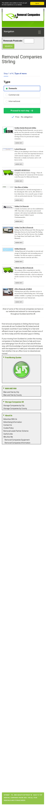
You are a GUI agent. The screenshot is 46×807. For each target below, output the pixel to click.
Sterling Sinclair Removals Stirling (25, 128)
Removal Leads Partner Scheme (15, 431)
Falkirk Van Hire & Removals (23, 268)
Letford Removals (20, 149)
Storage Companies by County (15, 408)
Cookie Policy (8, 428)
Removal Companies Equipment (17, 440)
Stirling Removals (20, 249)
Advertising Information (12, 422)
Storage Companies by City (13, 406)
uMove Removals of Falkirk (23, 289)
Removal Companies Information (17, 443)
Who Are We (8, 437)
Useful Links (8, 434)
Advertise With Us (10, 419)
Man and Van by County (12, 395)
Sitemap (7, 795)
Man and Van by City (11, 392)
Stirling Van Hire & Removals (23, 227)
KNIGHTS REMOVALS (22, 170)
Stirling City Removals (21, 206)
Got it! (37, 3)
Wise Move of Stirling (21, 187)
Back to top (37, 795)
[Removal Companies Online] (23, 15)
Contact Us (7, 425)
